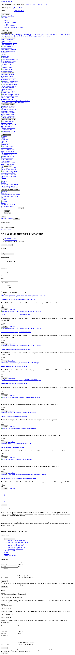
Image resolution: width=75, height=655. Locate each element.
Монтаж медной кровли (15, 549)
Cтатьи (6, 554)
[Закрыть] (1, 252)
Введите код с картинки (25, 577)
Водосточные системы (7, 104)
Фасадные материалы (7, 72)
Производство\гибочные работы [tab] (40, 36)
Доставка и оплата (10, 22)
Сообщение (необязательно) (25, 576)
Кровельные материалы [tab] (8, 34)
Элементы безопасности (8, 119)
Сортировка (4, 292)
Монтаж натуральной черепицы (18, 544)
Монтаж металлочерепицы (16, 540)
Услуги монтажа (9, 539)
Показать (3, 505)
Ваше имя (21, 564)
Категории (8, 213)
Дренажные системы (10, 240)
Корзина (16, 218)
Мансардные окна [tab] (6, 36)
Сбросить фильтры (7, 254)
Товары (7, 211)
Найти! (3, 216)
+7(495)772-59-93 (30, 4)
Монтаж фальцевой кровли (16, 547)
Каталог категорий (6, 32)
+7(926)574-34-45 (41, 4)
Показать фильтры (6, 244)
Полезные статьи (9, 25)
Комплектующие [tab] (65, 34)
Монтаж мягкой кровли (15, 545)
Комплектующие (6, 134)
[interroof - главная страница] (6, 1)
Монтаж (7, 21)
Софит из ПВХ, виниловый (21, 36)
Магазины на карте (10, 555)
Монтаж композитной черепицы (18, 542)
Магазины (7, 218)
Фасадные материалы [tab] (23, 34)
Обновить (4, 581)
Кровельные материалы (8, 37)
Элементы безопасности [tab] (52, 34)
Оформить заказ (6, 229)
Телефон (20, 566)
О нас (6, 24)
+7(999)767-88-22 (17, 8)
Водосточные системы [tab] (37, 34)
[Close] (1, 226)
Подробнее (11, 309)
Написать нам (5, 14)
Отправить (4, 586)
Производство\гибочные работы (10, 189)
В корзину (4, 309)
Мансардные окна (6, 166)
